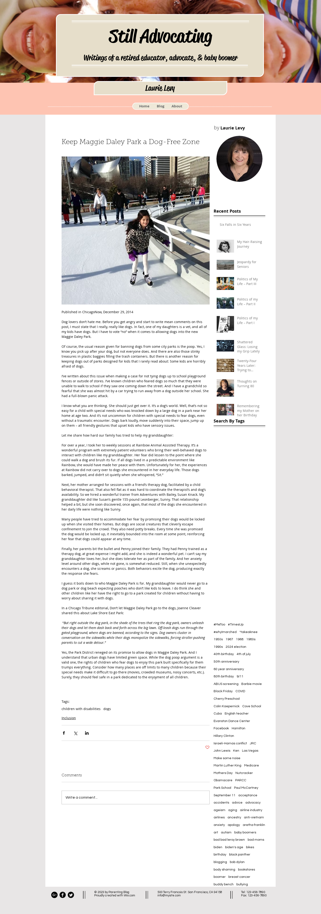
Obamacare (223, 780)
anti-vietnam (254, 817)
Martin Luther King (227, 765)
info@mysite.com (169, 895)
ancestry (234, 817)
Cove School (251, 706)
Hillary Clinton (224, 736)
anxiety (219, 825)
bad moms (256, 839)
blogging (220, 862)
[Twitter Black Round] (71, 895)
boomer (220, 877)
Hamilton (238, 728)
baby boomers (245, 832)
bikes (250, 847)
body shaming (224, 869)
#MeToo (219, 624)
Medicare (251, 765)
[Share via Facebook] (64, 733)
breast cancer (239, 877)
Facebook (221, 728)
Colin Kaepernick (226, 706)
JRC (253, 743)
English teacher (237, 713)
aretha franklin (254, 825)
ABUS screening (226, 684)
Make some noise (227, 758)
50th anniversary (226, 661)
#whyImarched (225, 632)
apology (234, 825)
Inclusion (69, 718)
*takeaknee (248, 632)
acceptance (247, 795)
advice (237, 802)
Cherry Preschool (227, 698)
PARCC (240, 780)
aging (232, 810)
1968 (239, 639)
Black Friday (223, 691)
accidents (221, 802)
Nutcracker (244, 773)
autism (226, 832)
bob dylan (237, 862)
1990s (218, 646)
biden (218, 847)
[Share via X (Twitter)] (75, 733)
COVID (240, 691)
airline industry (251, 810)
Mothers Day (223, 773)
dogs (107, 709)
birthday (220, 854)
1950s (218, 639)
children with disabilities (81, 709)
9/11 (240, 676)
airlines (219, 817)
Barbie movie (251, 684)
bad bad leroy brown (229, 839)
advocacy (253, 802)
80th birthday (224, 676)
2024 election (236, 646)
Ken (236, 750)
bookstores (246, 869)
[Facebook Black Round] (62, 895)
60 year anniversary (229, 669)
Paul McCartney (246, 787)
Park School (222, 787)
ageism (219, 810)
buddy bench (224, 884)
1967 (229, 639)
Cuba (218, 713)
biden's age (234, 847)
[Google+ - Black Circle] (54, 895)
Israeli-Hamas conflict (230, 743)
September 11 (224, 795)
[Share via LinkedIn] (87, 733)
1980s (250, 639)
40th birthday (224, 654)
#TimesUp (235, 624)
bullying (242, 884)
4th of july (244, 654)
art (216, 832)
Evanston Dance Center (232, 721)
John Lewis (222, 750)
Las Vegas (250, 750)
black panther (239, 854)
